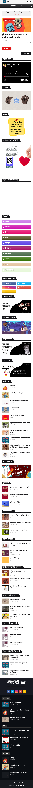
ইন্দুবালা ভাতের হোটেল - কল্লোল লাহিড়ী (20, 423)
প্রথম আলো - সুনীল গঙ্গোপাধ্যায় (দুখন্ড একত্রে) (19, 431)
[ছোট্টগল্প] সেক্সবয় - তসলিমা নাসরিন (19, 400)
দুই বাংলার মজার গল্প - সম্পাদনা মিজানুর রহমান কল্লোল (14, 36)
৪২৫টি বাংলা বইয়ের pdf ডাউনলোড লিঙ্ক (20, 438)
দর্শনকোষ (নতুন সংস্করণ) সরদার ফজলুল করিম (19, 572)
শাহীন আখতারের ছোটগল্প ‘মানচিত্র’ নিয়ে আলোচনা (19, 711)
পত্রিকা (7, 259)
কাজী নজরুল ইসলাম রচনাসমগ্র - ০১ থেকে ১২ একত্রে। (20, 544)
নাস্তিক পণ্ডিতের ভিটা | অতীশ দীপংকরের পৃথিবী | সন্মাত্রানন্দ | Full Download (20, 446)
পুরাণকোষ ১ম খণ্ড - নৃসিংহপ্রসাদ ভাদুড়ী (19, 487)
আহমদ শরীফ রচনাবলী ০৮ (16, 627)
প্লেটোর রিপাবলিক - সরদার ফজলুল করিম (20, 578)
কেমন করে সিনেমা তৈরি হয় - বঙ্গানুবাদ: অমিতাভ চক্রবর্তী (19, 656)
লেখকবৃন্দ (12, 385)
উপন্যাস (7, 232)
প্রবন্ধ (6, 264)
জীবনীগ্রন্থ (8, 248)
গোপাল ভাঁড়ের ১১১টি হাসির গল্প (17, 393)
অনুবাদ (7, 221)
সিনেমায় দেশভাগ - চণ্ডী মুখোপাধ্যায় (18, 663)
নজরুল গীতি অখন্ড (14, 558)
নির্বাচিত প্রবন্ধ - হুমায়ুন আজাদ (17, 599)
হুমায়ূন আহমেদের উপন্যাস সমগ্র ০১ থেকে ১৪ (20, 453)
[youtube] (24, 287)
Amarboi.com (16, 6)
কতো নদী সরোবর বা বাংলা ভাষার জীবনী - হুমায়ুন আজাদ (20, 615)
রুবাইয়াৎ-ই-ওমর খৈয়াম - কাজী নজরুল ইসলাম (19, 551)
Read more (5, 48)
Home (10, 782)
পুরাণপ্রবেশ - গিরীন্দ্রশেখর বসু (17, 502)
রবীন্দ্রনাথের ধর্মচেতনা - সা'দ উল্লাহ (18, 530)
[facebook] (9, 283)
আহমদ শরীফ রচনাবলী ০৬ (16, 642)
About (15, 782)
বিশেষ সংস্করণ (9, 270)
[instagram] (9, 287)
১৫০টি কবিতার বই (14, 408)
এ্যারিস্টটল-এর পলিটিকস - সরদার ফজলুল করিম (20, 587)
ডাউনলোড (8, 254)
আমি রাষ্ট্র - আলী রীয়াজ (15, 702)
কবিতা (7, 237)
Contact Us (21, 782)
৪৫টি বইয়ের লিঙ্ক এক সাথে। (17, 415)
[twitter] (24, 283)
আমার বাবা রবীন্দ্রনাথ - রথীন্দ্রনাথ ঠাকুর (19, 515)
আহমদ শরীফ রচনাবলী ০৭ (16, 635)
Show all (16, 14)
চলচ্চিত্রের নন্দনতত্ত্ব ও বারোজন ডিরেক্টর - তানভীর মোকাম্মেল (20, 671)
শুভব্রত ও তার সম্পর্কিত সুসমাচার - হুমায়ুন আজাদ (20, 607)
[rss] (9, 291)
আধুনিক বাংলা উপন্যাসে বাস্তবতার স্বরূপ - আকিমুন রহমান (20, 731)
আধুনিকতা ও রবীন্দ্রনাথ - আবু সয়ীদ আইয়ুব (20, 522)
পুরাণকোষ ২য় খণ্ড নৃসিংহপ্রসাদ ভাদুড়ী (19, 494)
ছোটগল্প (7, 243)
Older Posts (26, 53)
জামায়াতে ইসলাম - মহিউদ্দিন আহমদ (19, 737)
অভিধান (7, 227)
